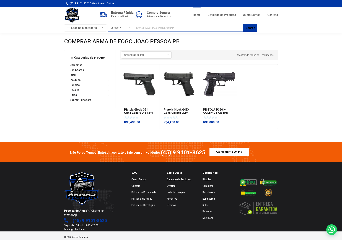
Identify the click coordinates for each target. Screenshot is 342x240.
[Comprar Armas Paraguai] (72, 15)
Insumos (75, 80)
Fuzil (73, 75)
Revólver (75, 90)
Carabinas (76, 65)
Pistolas (75, 85)
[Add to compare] (154, 73)
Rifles (73, 95)
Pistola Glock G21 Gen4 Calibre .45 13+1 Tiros (138, 113)
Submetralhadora (80, 100)
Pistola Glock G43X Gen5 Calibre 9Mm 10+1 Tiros (176, 113)
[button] (331, 229)
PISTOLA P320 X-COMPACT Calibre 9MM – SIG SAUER (215, 113)
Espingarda (77, 70)
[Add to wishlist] (154, 69)
